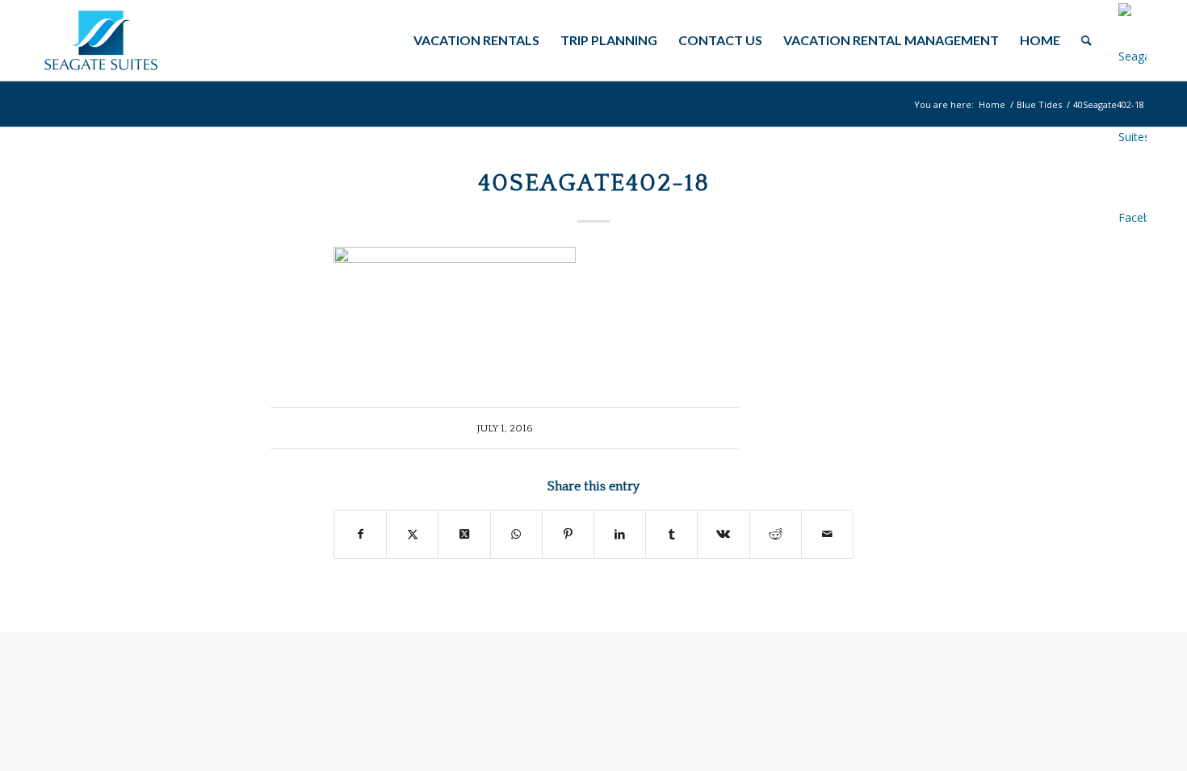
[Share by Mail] (827, 534)
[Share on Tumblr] (671, 534)
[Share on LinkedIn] (619, 534)
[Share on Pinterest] (568, 534)
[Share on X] (412, 534)
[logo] (100, 40)
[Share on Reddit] (775, 534)
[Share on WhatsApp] (516, 534)
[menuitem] (476, 40)
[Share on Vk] (723, 534)
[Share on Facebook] (360, 534)
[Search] (1086, 40)
